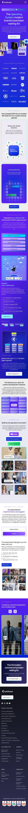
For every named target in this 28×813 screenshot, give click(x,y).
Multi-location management (8, 716)
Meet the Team (20, 750)
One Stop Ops (4, 761)
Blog (2, 781)
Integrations (4, 725)
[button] (25, 2)
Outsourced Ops (5, 753)
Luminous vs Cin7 (20, 776)
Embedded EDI (5, 730)
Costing (3, 735)
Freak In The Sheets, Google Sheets (10, 740)
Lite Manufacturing (6, 718)
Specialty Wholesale (6, 721)
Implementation (5, 742)
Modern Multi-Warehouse (5, 750)
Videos (3, 772)
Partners (18, 752)
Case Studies (4, 778)
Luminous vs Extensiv (19, 783)
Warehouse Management (7, 713)
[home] (6, 2)
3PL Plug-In (4, 728)
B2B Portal (4, 723)
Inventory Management (7, 711)
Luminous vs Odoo (20, 786)
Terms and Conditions (19, 758)
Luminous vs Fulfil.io (21, 788)
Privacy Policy (19, 755)
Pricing (18, 761)
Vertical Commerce (6, 756)
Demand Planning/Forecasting (9, 738)
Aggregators (4, 758)
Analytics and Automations (8, 733)
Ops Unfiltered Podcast (5, 775)
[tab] (14, 235)
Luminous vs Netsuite (19, 773)
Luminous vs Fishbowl (19, 779)
